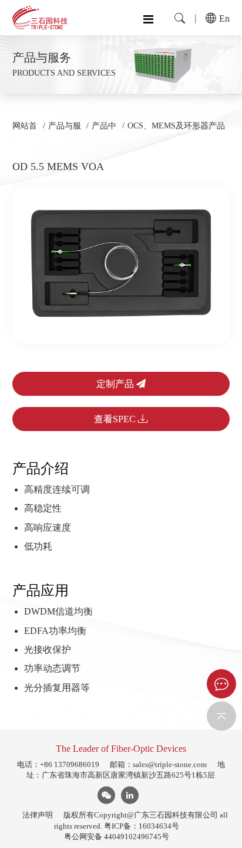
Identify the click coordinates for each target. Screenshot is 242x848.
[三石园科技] (40, 17)
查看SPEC (116, 419)
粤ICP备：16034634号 (141, 826)
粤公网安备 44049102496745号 (116, 836)
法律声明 (37, 814)
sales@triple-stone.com (170, 764)
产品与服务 (64, 131)
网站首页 (24, 131)
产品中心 (104, 131)
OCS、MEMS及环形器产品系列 (176, 131)
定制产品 (116, 384)
